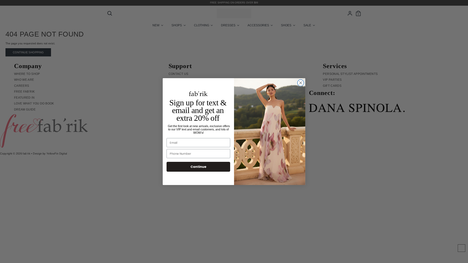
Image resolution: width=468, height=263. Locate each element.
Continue (198, 166)
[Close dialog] (300, 83)
